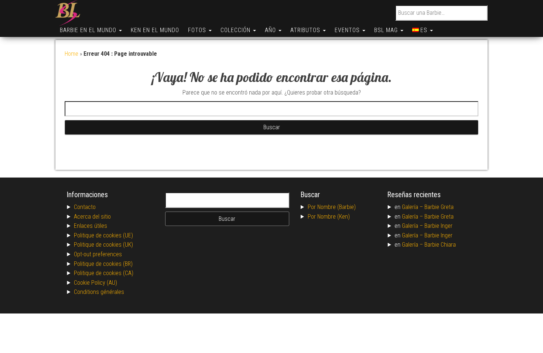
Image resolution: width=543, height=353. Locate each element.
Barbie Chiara (440, 244)
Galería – (413, 206)
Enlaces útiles (90, 225)
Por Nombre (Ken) (329, 216)
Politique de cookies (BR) (103, 263)
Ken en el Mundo (155, 30)
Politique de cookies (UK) (103, 244)
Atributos (306, 30)
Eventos (348, 30)
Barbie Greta (439, 206)
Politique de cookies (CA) (103, 273)
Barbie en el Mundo (89, 30)
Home (71, 53)
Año (271, 30)
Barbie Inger (438, 225)
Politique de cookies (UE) (103, 235)
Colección (236, 30)
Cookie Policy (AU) (95, 282)
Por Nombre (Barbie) (332, 206)
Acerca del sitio (92, 216)
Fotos (198, 30)
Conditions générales (99, 291)
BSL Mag (387, 30)
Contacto (85, 206)
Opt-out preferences (98, 254)
